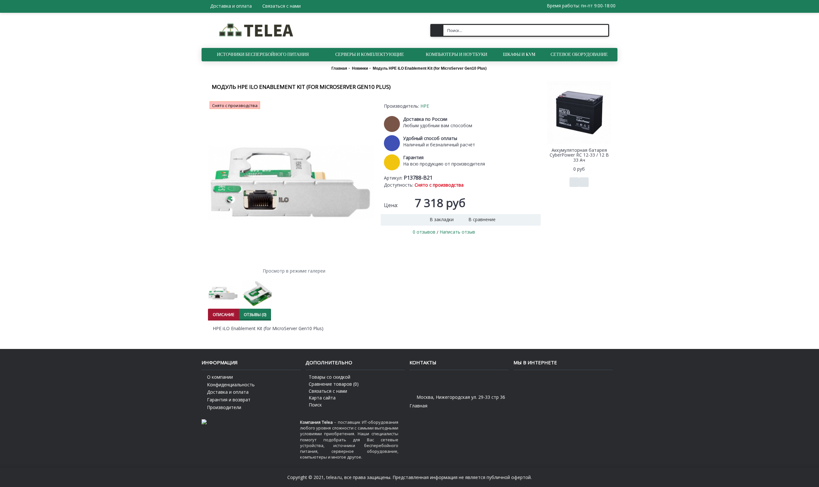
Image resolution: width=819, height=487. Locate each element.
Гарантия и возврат (228, 400)
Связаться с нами (328, 391)
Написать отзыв (457, 232)
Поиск (315, 405)
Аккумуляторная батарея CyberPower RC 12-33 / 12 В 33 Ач (579, 155)
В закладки (442, 219)
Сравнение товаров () (334, 384)
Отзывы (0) (255, 314)
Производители (224, 407)
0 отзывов (424, 232)
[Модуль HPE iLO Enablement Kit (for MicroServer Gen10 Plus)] (291, 183)
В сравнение (482, 219)
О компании (220, 377)
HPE (424, 106)
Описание (223, 314)
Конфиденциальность (231, 385)
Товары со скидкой (329, 377)
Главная (418, 406)
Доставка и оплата (228, 392)
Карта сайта (322, 398)
